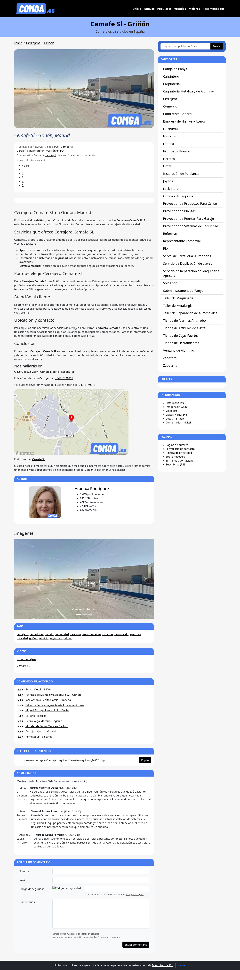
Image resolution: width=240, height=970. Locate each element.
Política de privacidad (179, 453)
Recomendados (213, 9)
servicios (75, 634)
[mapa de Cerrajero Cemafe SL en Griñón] (71, 421)
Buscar (217, 46)
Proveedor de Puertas (179, 211)
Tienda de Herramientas (181, 343)
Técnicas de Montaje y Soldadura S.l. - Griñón (53, 694)
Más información (162, 965)
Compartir (67, 147)
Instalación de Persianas (181, 173)
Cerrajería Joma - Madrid (40, 731)
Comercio (170, 106)
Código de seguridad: (32, 889)
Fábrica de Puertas (177, 151)
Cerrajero (33, 43)
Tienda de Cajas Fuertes (180, 335)
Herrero (169, 159)
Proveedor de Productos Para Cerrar (190, 203)
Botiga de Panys (175, 69)
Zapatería (170, 365)
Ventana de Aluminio (178, 350)
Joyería (168, 181)
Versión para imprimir (30, 150)
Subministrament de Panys (183, 290)
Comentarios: (27, 902)
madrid (49, 634)
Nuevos (149, 9)
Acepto (181, 965)
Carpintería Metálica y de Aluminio (188, 91)
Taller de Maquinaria (178, 298)
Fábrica (168, 143)
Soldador (170, 283)
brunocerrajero (26, 659)
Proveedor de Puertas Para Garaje (188, 218)
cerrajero (22, 634)
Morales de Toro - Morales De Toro (46, 726)
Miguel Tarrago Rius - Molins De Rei (47, 710)
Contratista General (177, 114)
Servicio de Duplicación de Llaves (187, 263)
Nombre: (24, 871)
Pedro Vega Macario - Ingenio (43, 721)
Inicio (137, 9)
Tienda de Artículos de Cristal (184, 328)
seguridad (56, 638)
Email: (22, 880)
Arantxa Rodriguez (92, 488)
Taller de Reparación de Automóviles (190, 313)
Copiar (145, 760)
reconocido (121, 634)
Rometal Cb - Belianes (38, 736)
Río (165, 248)
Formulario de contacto (180, 449)
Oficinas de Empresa (178, 196)
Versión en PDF (55, 150)
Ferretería (170, 128)
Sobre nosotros (175, 456)
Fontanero (171, 136)
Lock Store (171, 188)
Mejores (194, 9)
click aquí (50, 155)
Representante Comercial (182, 241)
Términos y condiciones (180, 460)
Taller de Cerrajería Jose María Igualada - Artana (54, 705)
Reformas (170, 233)
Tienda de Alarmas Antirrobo (184, 320)
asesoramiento (91, 634)
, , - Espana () (44, 371)
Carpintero (171, 76)
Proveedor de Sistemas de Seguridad (190, 226)
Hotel (167, 166)
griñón (33, 638)
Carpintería (171, 84)
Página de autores (177, 445)
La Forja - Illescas (35, 716)
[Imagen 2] (90, 614)
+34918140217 (64, 378)
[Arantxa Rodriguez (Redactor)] (45, 502)
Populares (164, 9)
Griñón (49, 43)
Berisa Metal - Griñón (38, 689)
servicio (43, 638)
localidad (22, 638)
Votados (180, 9)
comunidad (62, 634)
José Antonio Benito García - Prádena (48, 700)
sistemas (107, 634)
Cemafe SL (38, 459)
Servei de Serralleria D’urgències (187, 256)
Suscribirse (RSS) (176, 464)
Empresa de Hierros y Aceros (184, 121)
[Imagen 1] (84, 614)
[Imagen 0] (78, 614)
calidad (68, 638)
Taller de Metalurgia (178, 305)
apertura (135, 634)
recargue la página (135, 894)
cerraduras (36, 634)
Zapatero (170, 358)
